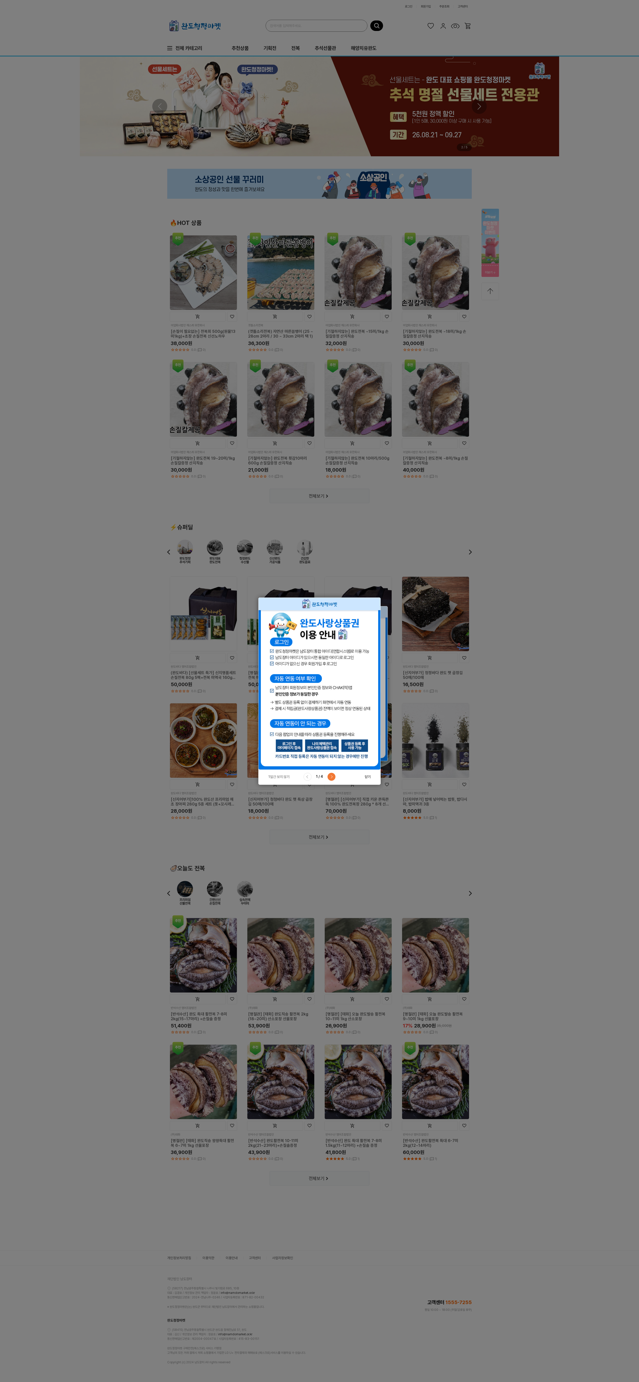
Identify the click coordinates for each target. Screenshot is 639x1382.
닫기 (368, 777)
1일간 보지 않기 (279, 777)
